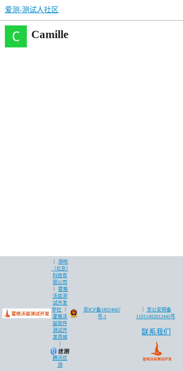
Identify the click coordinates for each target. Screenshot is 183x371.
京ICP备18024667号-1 (102, 313)
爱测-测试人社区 (32, 10)
